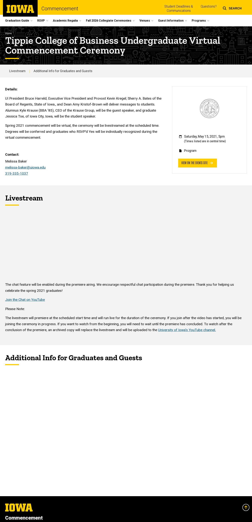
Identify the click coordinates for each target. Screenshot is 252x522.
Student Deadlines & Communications (178, 9)
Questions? (209, 6)
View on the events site (194, 163)
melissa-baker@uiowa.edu (25, 167)
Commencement (59, 8)
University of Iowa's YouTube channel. (187, 330)
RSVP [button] (41, 20)
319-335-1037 (16, 173)
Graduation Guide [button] (17, 20)
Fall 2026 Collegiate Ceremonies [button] (108, 20)
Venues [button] (144, 20)
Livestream (17, 71)
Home (8, 33)
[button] (232, 8)
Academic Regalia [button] (65, 20)
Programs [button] (199, 20)
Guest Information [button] (171, 20)
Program (190, 151)
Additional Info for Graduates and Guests (63, 71)
